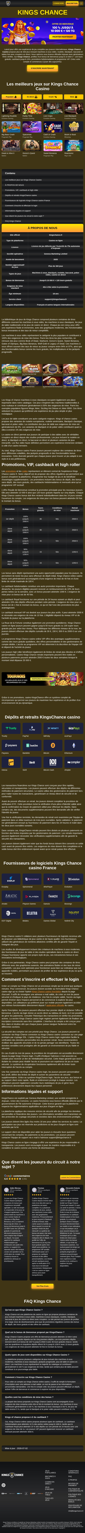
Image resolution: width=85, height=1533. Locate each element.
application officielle (55, 1005)
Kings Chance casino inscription (46, 991)
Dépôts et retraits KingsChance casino (21, 195)
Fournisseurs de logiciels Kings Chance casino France (27, 200)
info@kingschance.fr (75, 1511)
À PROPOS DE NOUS (14, 185)
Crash (51, 97)
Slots (72, 97)
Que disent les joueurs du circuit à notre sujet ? (24, 216)
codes (25, 471)
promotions (11, 471)
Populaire (9, 97)
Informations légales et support (18, 211)
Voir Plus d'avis (42, 1286)
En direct (30, 97)
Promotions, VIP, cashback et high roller (21, 190)
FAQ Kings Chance (13, 221)
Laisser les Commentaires (70, 1177)
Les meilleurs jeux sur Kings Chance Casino (23, 180)
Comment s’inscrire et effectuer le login (21, 206)
